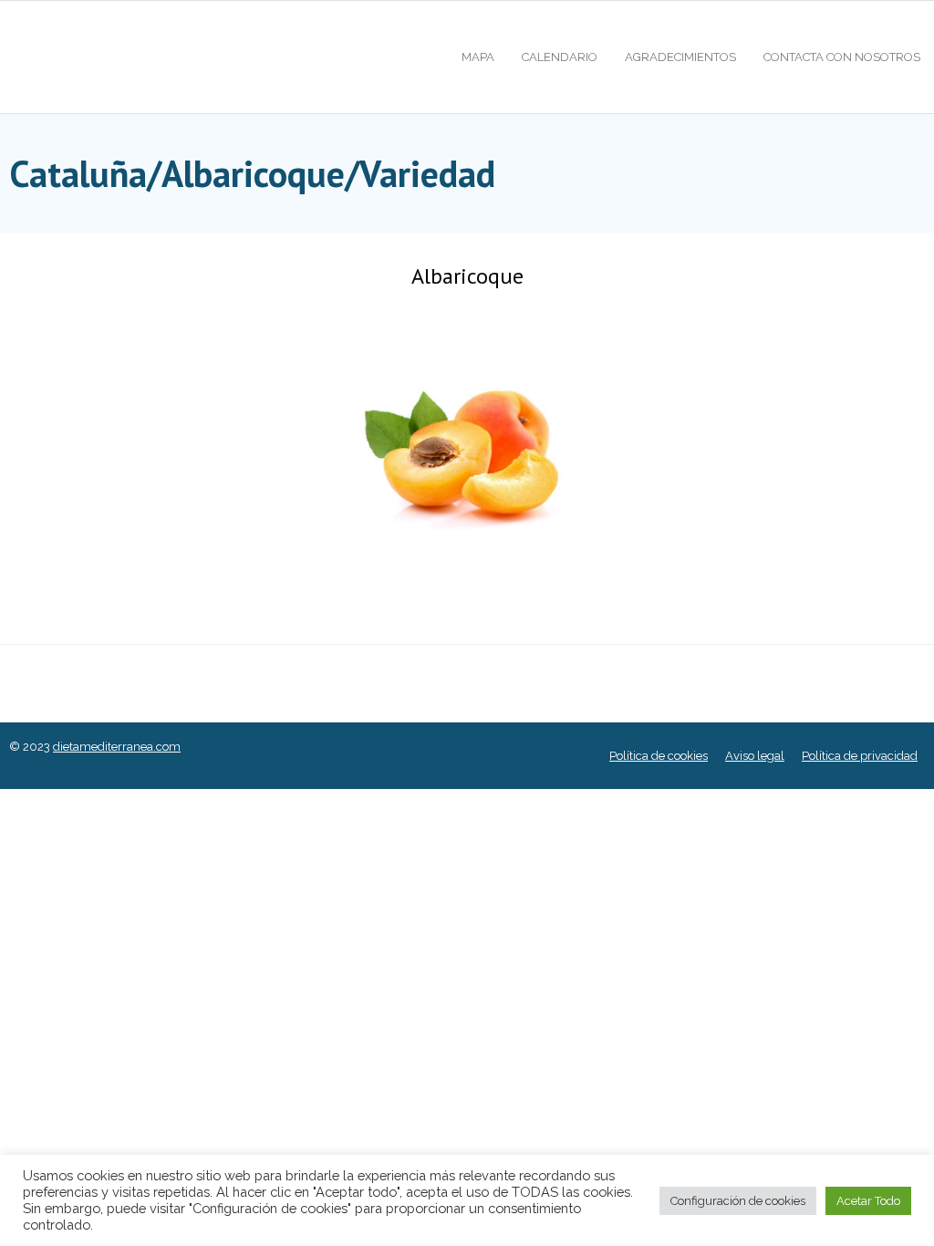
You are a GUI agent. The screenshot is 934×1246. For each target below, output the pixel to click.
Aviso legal (754, 756)
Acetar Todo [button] (868, 1201)
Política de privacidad (860, 756)
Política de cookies (658, 756)
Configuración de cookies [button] (737, 1201)
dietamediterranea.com (117, 746)
